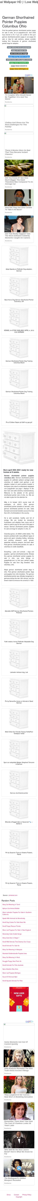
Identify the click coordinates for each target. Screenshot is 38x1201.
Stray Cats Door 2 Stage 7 (10, 938)
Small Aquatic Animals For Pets (12, 981)
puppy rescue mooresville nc (19, 63)
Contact (16, 1195)
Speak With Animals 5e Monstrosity (13, 918)
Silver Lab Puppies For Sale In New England (16, 930)
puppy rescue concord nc (19, 66)
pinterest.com (13, 895)
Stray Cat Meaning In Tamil (11, 904)
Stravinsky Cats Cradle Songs (11, 934)
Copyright (19, 1197)
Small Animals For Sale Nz (10, 946)
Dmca (9, 1195)
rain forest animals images (19, 53)
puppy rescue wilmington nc (19, 69)
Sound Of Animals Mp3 (9, 977)
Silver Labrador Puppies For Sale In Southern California (17, 913)
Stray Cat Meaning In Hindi (11, 957)
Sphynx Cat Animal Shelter (11, 908)
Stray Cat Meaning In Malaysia (12, 949)
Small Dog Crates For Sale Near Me (14, 922)
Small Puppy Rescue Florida (11, 926)
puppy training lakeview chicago (19, 57)
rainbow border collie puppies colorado (19, 60)
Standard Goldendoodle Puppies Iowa (14, 953)
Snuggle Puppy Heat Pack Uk (11, 961)
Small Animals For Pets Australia (12, 965)
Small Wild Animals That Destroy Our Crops (16, 942)
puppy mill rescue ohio (19, 50)
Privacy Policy (26, 1195)
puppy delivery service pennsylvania (19, 47)
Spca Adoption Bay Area (10, 969)
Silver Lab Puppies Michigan (11, 973)
